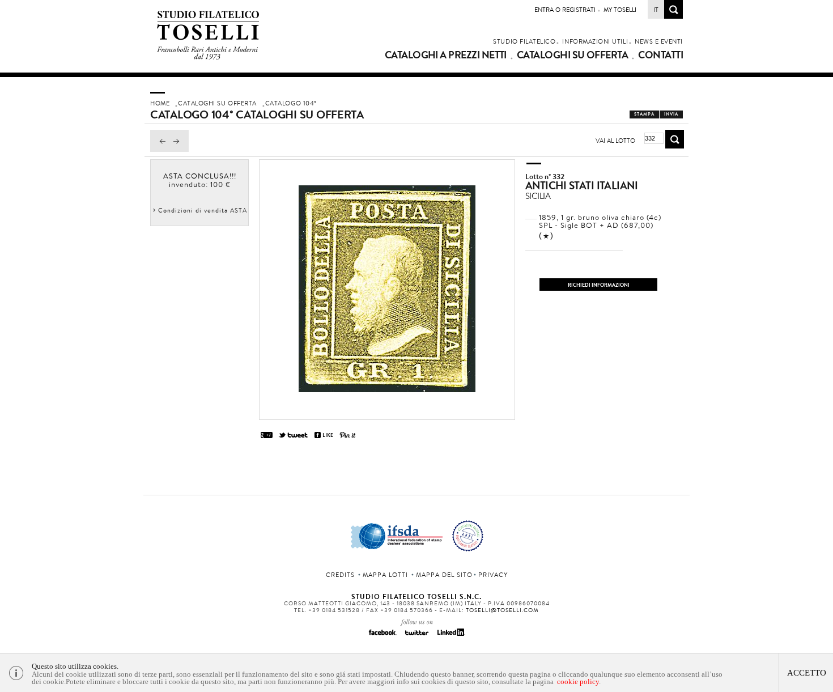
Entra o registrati (565, 10)
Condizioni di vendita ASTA (202, 210)
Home (159, 103)
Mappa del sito (444, 575)
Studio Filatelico (524, 41)
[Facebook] (382, 636)
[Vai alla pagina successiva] (179, 149)
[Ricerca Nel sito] (673, 16)
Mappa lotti (385, 575)
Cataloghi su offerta (572, 55)
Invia (671, 114)
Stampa (644, 114)
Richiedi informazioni (599, 284)
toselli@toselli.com (502, 610)
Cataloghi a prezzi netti (446, 55)
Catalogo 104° (291, 103)
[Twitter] (416, 636)
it (655, 10)
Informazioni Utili (595, 41)
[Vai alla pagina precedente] (159, 149)
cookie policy (578, 681)
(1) (546, 236)
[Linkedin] (450, 636)
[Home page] (208, 57)
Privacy (493, 575)
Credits (340, 575)
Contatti (660, 55)
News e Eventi (659, 41)
